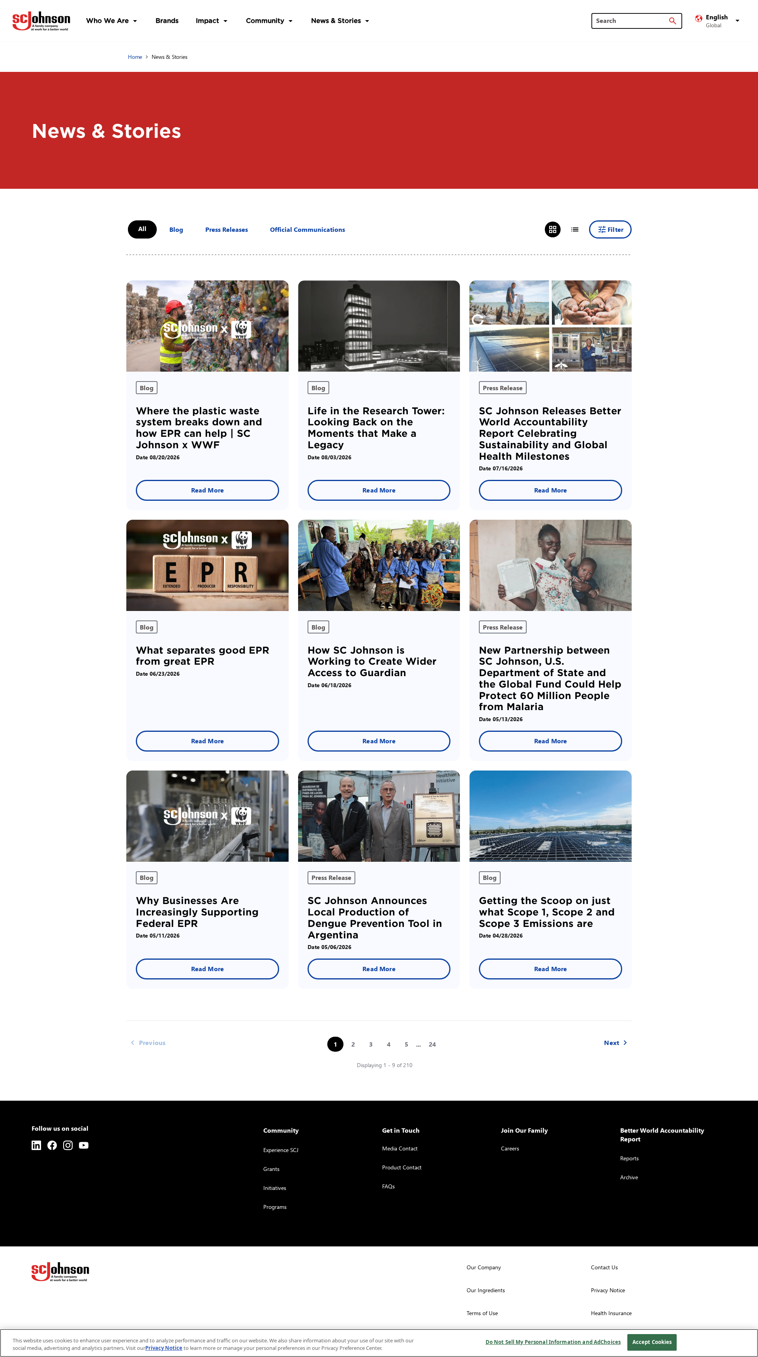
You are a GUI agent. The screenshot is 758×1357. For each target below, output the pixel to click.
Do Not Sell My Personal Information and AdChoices (553, 1342)
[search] (672, 21)
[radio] (553, 229)
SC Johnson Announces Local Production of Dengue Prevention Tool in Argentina (375, 917)
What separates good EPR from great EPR (202, 656)
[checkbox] (176, 229)
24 (432, 1044)
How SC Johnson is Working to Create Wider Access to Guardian (372, 662)
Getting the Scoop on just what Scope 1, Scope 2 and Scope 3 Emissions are (547, 912)
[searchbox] (632, 20)
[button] (718, 21)
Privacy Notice (163, 1348)
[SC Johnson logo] (60, 1271)
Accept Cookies (652, 1342)
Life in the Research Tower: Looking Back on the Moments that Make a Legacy (376, 428)
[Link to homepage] (41, 20)
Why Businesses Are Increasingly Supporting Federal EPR (197, 912)
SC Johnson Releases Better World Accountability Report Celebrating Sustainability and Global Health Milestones (550, 433)
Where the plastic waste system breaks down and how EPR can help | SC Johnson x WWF (199, 428)
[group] (564, 229)
